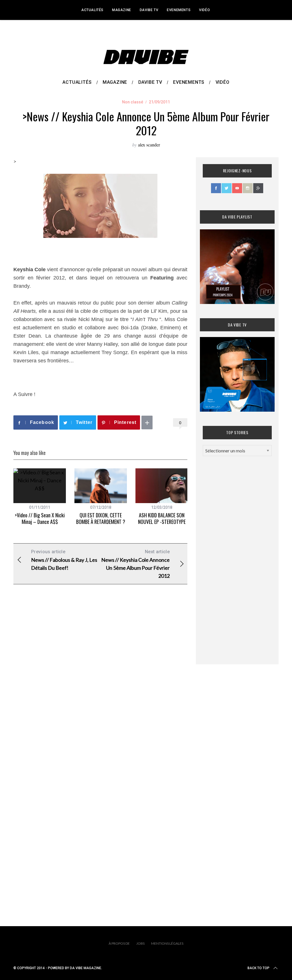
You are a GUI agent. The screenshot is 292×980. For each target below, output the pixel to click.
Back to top (258, 968)
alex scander (149, 145)
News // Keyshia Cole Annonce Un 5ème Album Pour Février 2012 (135, 564)
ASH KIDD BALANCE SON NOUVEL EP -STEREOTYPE (162, 518)
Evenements (178, 10)
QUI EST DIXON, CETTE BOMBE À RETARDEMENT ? (100, 518)
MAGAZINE (121, 10)
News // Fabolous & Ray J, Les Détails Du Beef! (64, 560)
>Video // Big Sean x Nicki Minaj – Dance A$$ (40, 518)
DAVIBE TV (149, 10)
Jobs (140, 943)
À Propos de (119, 943)
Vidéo (204, 10)
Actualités (92, 10)
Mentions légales (167, 943)
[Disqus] (100, 680)
